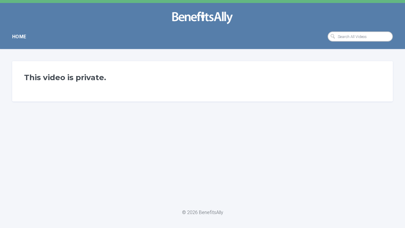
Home (19, 36)
